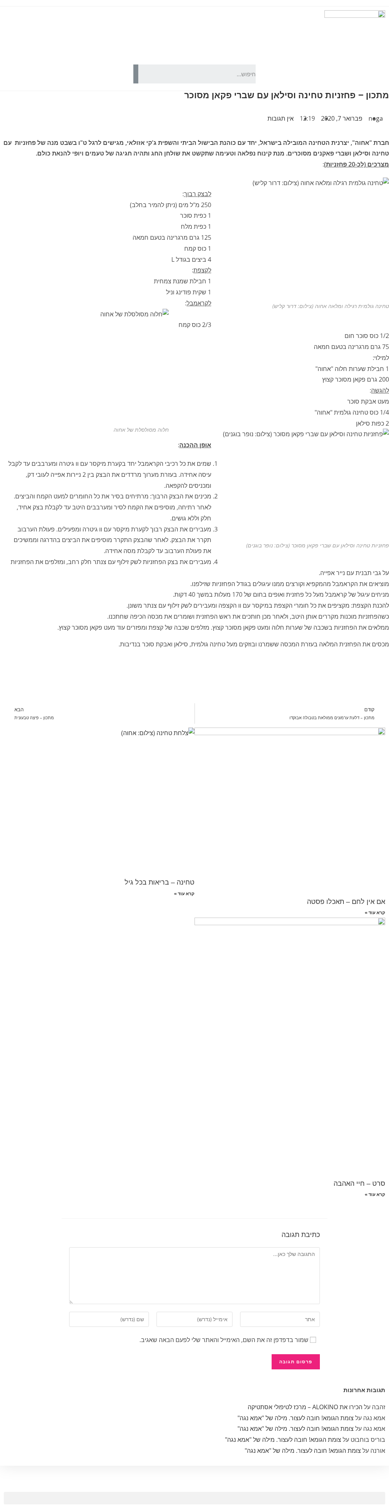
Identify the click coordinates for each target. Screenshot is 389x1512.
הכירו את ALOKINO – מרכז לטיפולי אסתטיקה (305, 1407)
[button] (194, 1498)
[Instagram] (75, 73)
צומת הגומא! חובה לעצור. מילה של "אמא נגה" (295, 1418)
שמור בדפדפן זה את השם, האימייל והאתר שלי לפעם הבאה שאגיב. (223, 1340)
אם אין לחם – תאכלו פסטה (346, 901)
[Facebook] (116, 73)
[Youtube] (95, 73)
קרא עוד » (375, 912)
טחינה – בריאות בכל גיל (159, 882)
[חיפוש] (135, 73)
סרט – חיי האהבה (359, 1183)
